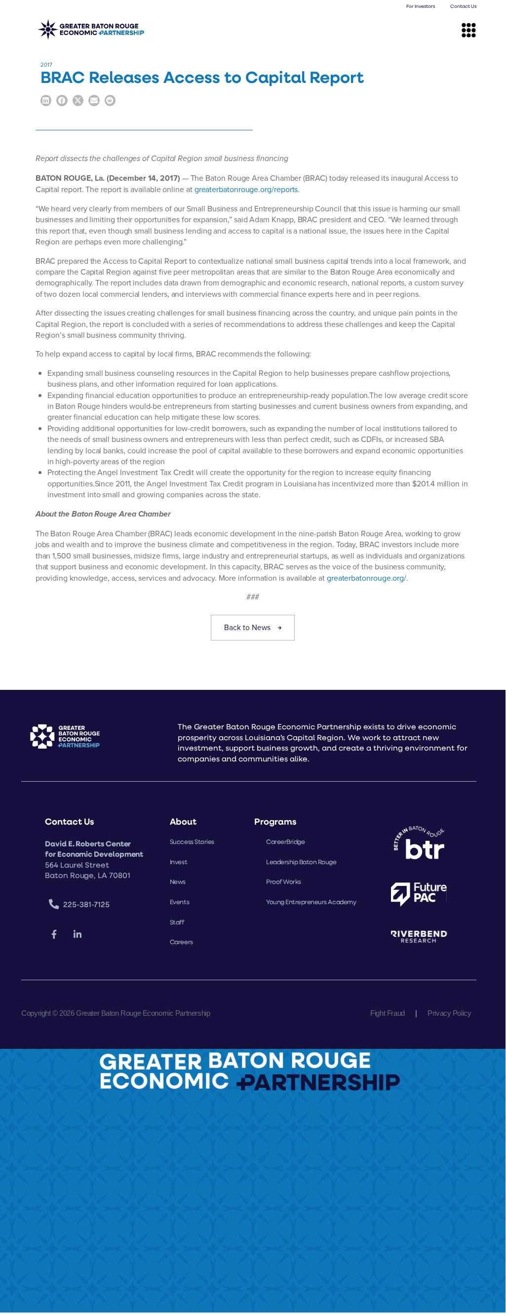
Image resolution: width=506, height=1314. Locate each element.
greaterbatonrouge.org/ (366, 577)
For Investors (420, 6)
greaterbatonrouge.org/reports (246, 189)
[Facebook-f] (54, 935)
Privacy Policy (449, 1013)
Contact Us (463, 6)
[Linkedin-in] (77, 935)
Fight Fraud (387, 1013)
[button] (469, 30)
